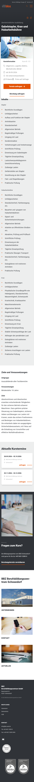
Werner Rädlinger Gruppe (18, 2)
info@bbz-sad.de (6, 726)
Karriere (29, 2)
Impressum (4, 708)
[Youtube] (3, 739)
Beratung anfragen (17, 94)
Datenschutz (4, 711)
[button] (31, 6)
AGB (2, 714)
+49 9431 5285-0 (8, 729)
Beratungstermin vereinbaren (13, 562)
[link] (6, 6)
